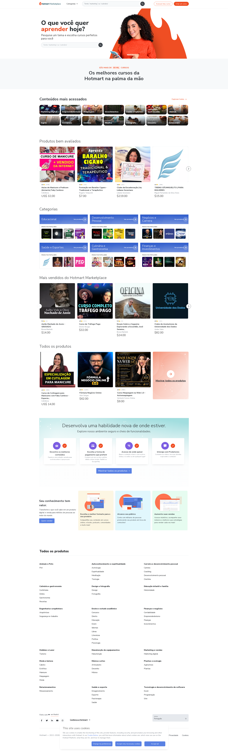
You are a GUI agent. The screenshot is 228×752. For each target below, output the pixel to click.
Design (94, 590)
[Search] (142, 4)
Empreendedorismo (152, 616)
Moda (41, 680)
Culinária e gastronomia (50, 586)
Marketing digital (151, 654)
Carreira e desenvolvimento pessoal (161, 564)
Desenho (95, 668)
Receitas (43, 601)
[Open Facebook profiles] (41, 720)
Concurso (95, 612)
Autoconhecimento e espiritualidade (109, 564)
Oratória (147, 579)
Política (95, 639)
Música (94, 672)
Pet (41, 567)
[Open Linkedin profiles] (52, 720)
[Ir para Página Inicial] (50, 4)
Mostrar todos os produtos (112, 470)
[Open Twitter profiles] (47, 720)
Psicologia (96, 643)
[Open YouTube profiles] (57, 720)
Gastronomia (44, 597)
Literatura (96, 635)
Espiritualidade (98, 571)
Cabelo (42, 665)
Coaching (147, 571)
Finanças (147, 620)
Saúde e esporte (99, 687)
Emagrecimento (98, 691)
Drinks (42, 594)
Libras (94, 631)
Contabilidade (149, 612)
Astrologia (96, 567)
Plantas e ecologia (152, 661)
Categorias (71, 3)
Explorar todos (178, 99)
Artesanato (96, 665)
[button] (170, 718)
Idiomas (95, 627)
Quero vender (46, 520)
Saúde (94, 702)
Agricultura (148, 665)
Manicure (43, 672)
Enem (94, 624)
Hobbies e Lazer (46, 650)
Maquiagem (44, 676)
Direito (94, 616)
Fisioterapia (96, 698)
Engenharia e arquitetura (50, 608)
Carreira (147, 567)
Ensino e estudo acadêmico (104, 608)
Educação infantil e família (156, 586)
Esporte (95, 694)
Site (145, 698)
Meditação (96, 575)
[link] (49, 109)
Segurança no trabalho (48, 616)
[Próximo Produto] (188, 166)
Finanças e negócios (153, 608)
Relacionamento (46, 691)
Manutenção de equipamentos (106, 650)
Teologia (95, 579)
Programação (149, 694)
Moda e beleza (46, 661)
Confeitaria (43, 590)
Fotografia (96, 594)
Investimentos (150, 624)
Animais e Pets (46, 564)
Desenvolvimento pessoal (155, 575)
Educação (96, 620)
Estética (42, 668)
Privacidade (173, 735)
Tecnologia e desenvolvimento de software (164, 687)
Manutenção (97, 654)
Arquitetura (44, 612)
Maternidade (149, 590)
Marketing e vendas (153, 650)
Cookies (185, 735)
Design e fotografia (101, 586)
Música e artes (98, 661)
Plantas (147, 668)
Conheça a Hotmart (79, 720)
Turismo (42, 654)
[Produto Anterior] (39, 166)
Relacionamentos (47, 687)
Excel (146, 691)
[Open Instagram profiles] (62, 720)
